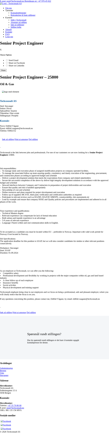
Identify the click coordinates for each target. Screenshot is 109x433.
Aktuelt (8, 29)
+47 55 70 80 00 (14, 405)
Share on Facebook (17, 63)
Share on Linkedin (16, 65)
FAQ (7, 34)
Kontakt (8, 32)
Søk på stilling (8, 139)
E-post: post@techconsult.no (12, 1)
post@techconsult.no (15, 408)
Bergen (3, 370)
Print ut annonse (21, 139)
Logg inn (9, 37)
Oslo (2, 373)
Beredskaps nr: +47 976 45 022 (38, 1)
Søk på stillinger (17, 25)
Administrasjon (6, 368)
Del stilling (33, 139)
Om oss (8, 8)
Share (3, 70)
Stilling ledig (16, 27)
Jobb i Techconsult (18, 20)
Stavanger (4, 375)
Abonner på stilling (19, 22)
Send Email (13, 60)
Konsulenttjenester (18, 13)
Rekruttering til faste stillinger (23, 15)
